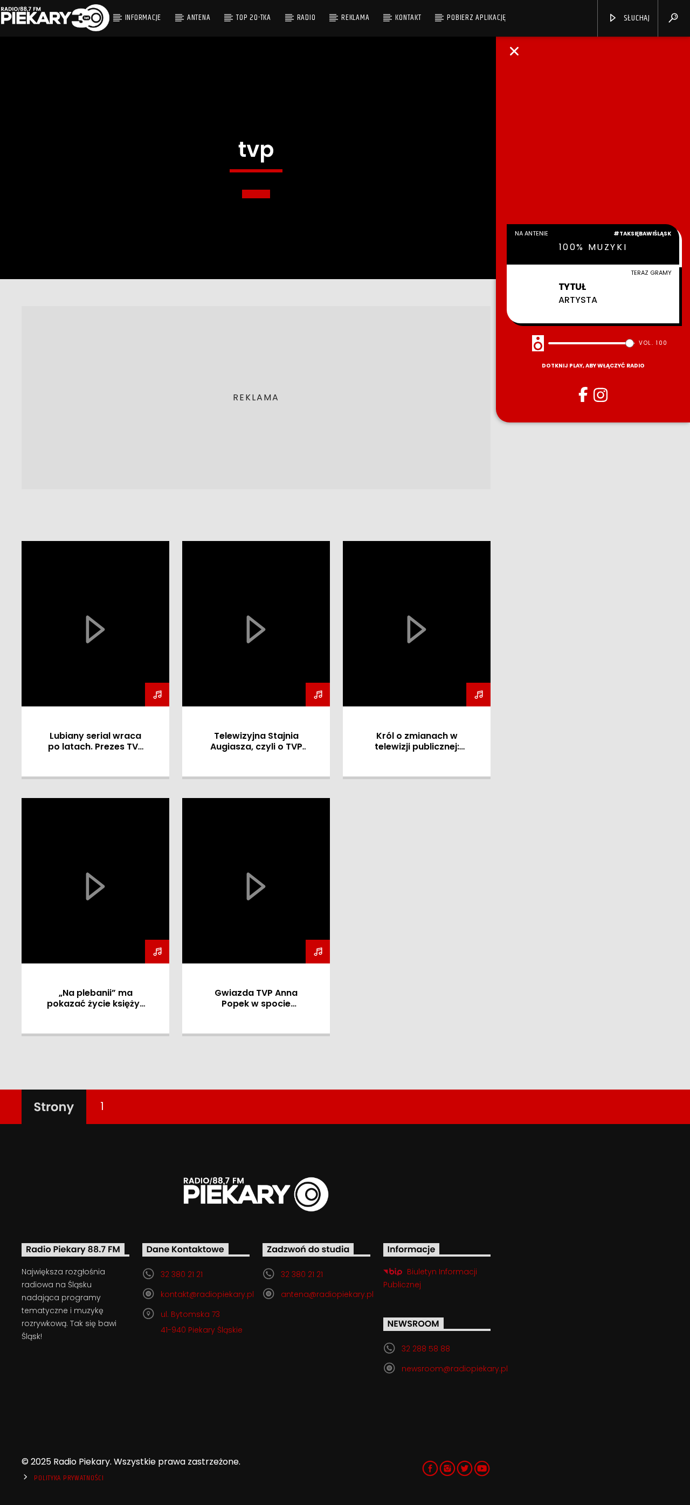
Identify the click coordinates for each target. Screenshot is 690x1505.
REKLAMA (355, 17)
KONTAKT (408, 17)
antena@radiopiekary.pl (327, 1294)
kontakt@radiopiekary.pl (207, 1294)
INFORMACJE (143, 17)
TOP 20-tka (253, 17)
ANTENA (199, 17)
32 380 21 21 (182, 1274)
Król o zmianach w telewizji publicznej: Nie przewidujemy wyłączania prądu (417, 752)
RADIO (306, 17)
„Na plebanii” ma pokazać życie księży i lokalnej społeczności (95, 1004)
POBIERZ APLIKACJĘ (476, 17)
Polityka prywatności (69, 1478)
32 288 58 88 (426, 1348)
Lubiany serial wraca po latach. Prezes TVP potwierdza (95, 747)
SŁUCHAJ (636, 18)
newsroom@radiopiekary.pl (455, 1368)
